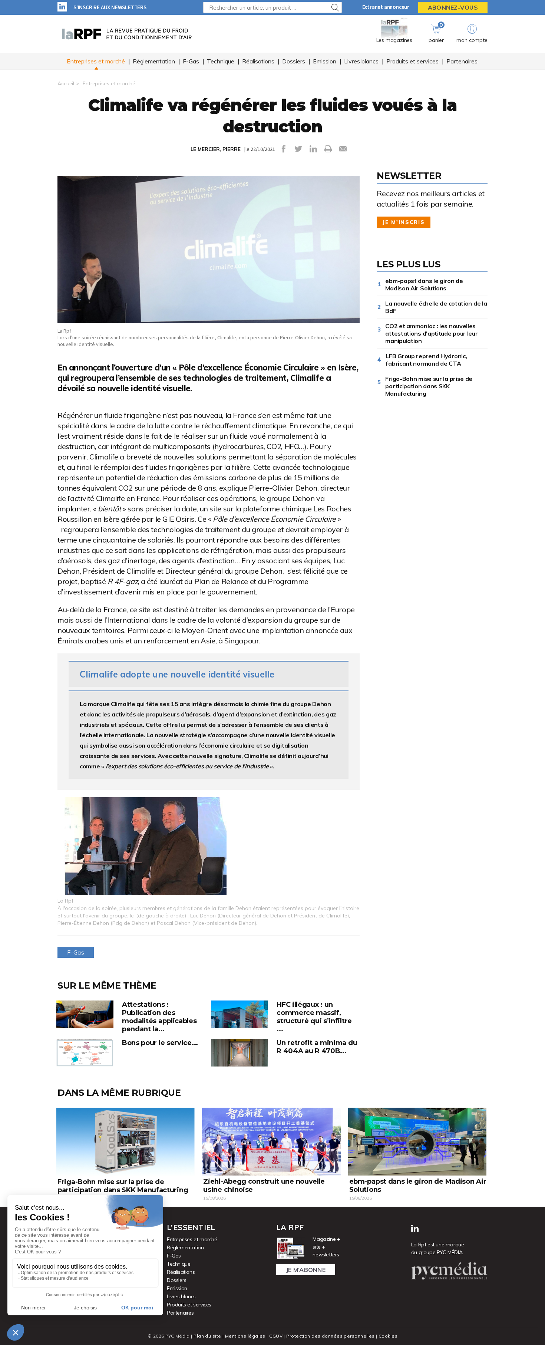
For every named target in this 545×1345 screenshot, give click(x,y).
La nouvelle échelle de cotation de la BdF (436, 307)
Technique (220, 61)
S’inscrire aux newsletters (109, 7)
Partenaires (462, 61)
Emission (324, 61)
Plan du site (207, 1336)
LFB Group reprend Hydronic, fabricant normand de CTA (426, 359)
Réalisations (258, 61)
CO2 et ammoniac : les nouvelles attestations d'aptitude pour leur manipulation (431, 333)
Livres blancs (361, 61)
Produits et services (412, 61)
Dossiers (293, 61)
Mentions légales (245, 1336)
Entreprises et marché (96, 61)
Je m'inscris (404, 222)
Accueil (65, 83)
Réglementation (154, 61)
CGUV (276, 1336)
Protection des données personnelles (330, 1336)
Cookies (388, 1336)
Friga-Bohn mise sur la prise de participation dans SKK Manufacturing (428, 386)
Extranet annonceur (385, 6)
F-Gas (191, 61)
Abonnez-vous (453, 7)
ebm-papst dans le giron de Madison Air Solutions (424, 284)
